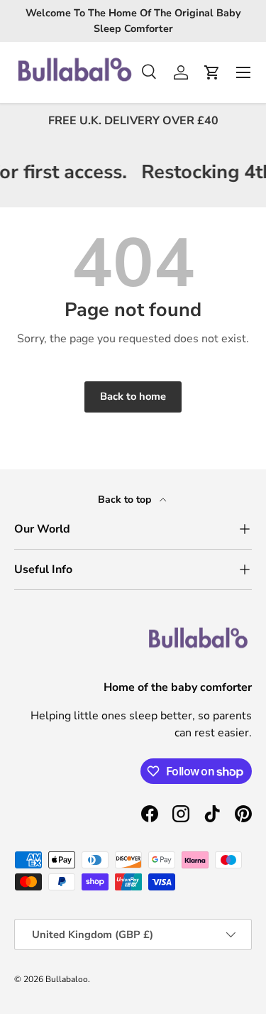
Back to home (133, 396)
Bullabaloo (66, 979)
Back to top (126, 499)
